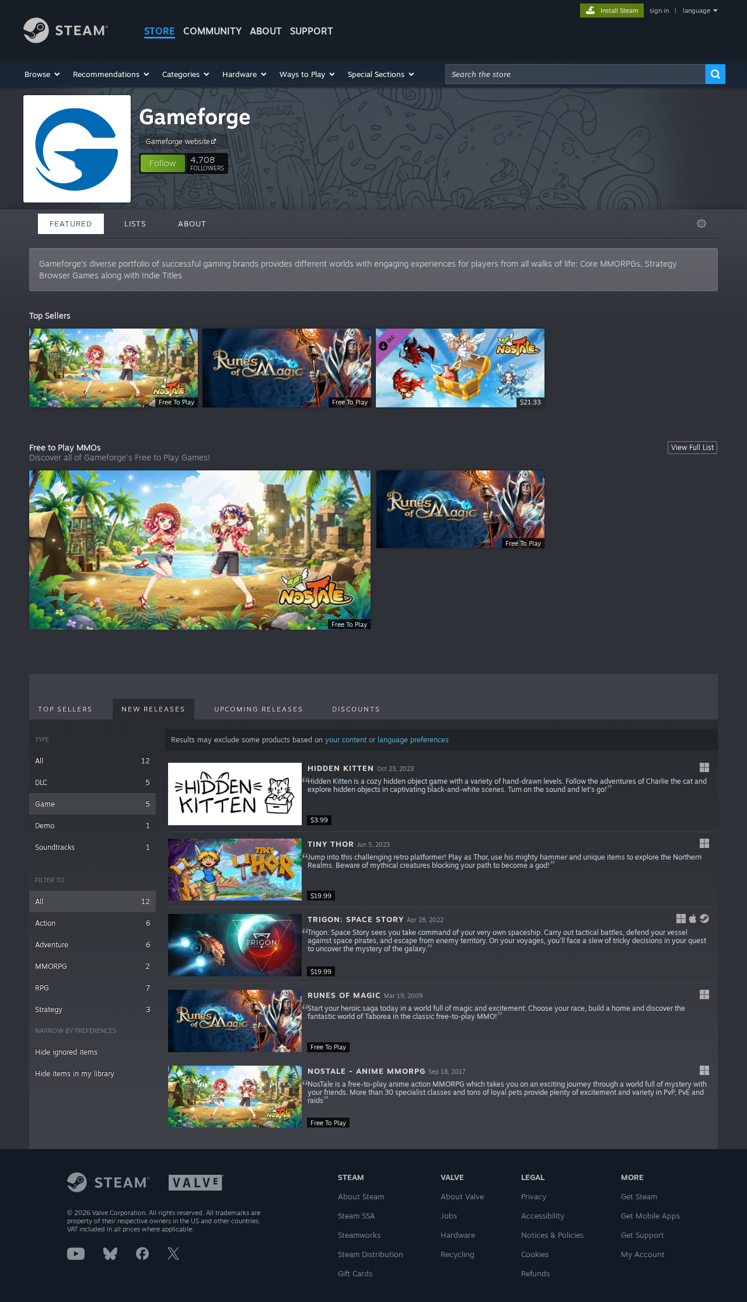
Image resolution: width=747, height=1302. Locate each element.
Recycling (457, 1254)
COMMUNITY (212, 31)
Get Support (642, 1235)
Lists (135, 223)
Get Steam (639, 1196)
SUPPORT (311, 31)
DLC (92, 782)
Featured (71, 223)
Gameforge (195, 116)
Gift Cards (355, 1273)
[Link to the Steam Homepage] (65, 40)
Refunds (535, 1273)
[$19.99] (235, 870)
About (266, 31)
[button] (43, 74)
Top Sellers (65, 709)
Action (92, 923)
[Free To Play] (235, 1021)
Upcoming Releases (258, 709)
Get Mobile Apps (650, 1215)
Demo (92, 825)
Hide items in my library (74, 1073)
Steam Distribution (370, 1254)
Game (92, 804)
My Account (643, 1254)
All (92, 760)
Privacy (533, 1196)
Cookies (535, 1254)
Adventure (92, 944)
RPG (92, 987)
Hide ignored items (66, 1052)
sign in (659, 10)
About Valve (462, 1196)
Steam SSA (356, 1215)
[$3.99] (235, 794)
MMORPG (92, 966)
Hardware (458, 1235)
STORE (159, 31)
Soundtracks (92, 847)
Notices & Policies (552, 1235)
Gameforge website (178, 141)
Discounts (356, 709)
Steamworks (359, 1235)
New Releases (153, 709)
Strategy (92, 1009)
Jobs (449, 1215)
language (696, 10)
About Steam (361, 1196)
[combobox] (575, 74)
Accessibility (542, 1215)
